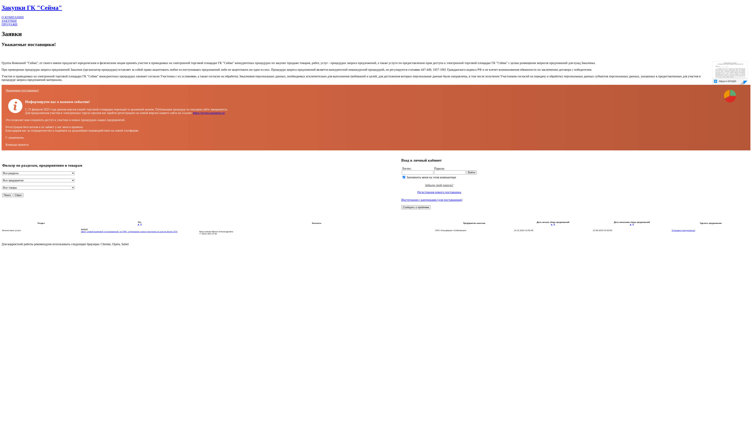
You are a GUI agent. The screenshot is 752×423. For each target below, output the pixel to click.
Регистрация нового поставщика (439, 192)
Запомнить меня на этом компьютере (431, 177)
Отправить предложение (683, 230)
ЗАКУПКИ (9, 21)
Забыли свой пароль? (439, 185)
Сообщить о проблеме (416, 207)
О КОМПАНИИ (13, 17)
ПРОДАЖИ (9, 24)
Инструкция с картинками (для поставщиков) (431, 200)
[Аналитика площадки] (730, 104)
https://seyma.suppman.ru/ (209, 113)
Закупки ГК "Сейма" (32, 7)
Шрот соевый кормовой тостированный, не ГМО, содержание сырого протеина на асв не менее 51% (129, 231)
